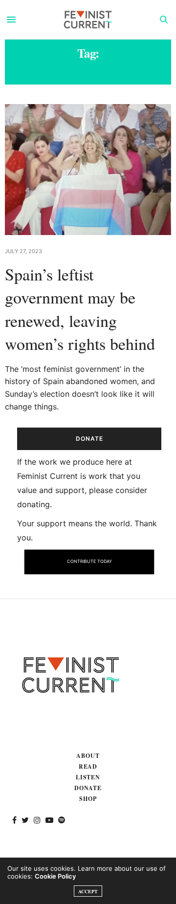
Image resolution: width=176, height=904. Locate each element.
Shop (88, 799)
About (88, 756)
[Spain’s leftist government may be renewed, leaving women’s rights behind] (88, 169)
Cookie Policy (55, 876)
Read (88, 766)
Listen (88, 777)
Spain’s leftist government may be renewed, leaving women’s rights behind (80, 309)
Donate (88, 788)
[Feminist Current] (88, 19)
